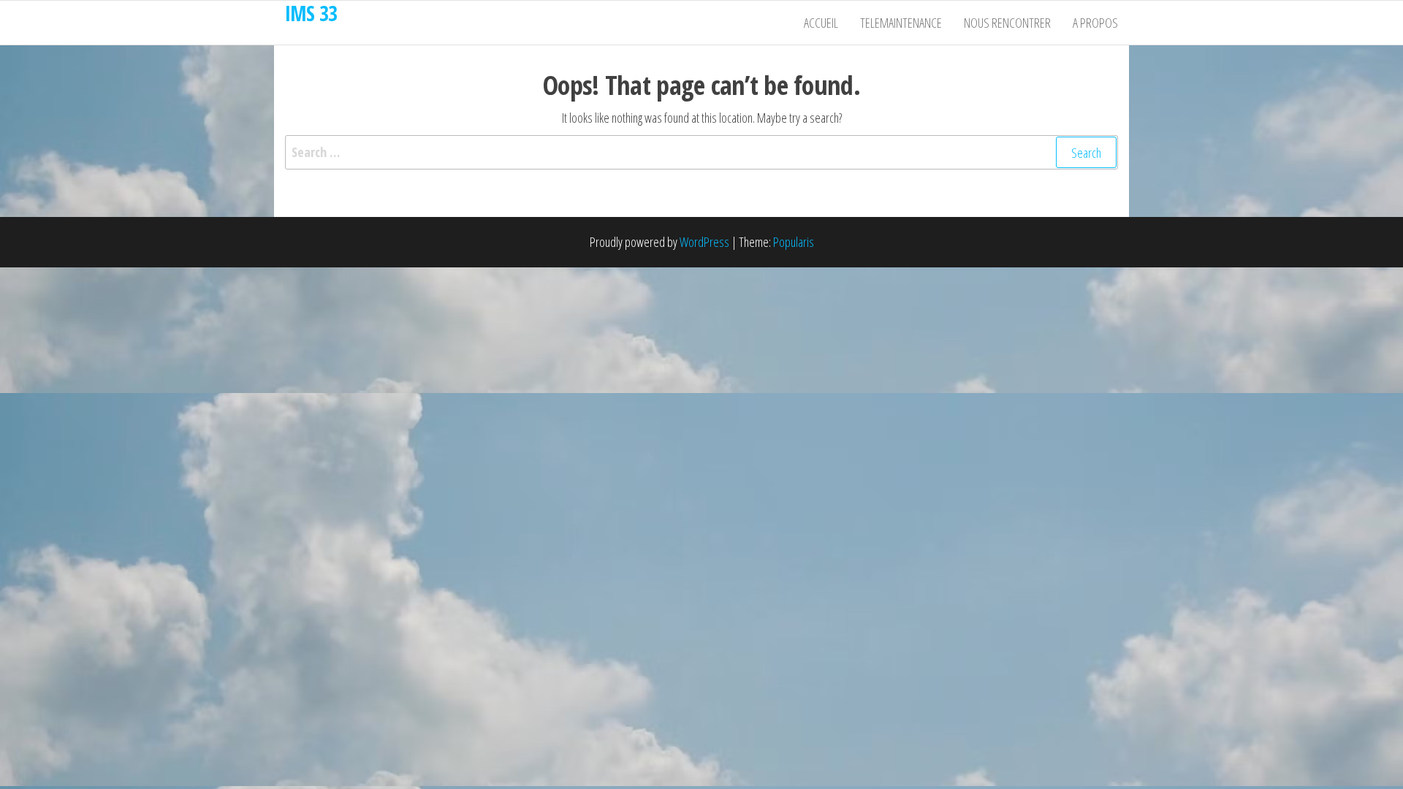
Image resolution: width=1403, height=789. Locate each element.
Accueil (821, 22)
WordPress (704, 242)
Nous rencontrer (1007, 22)
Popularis (793, 242)
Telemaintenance (901, 22)
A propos (1095, 22)
